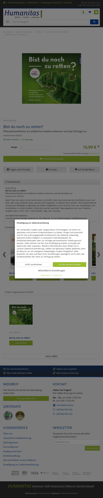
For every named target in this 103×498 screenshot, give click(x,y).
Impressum (58, 275)
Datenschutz (45, 275)
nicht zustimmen (35, 264)
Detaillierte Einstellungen (52, 270)
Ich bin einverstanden (69, 264)
